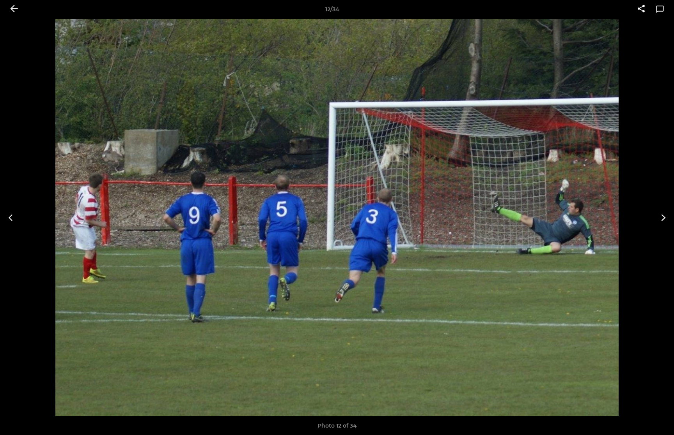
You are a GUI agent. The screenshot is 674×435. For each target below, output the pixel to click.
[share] (641, 9)
